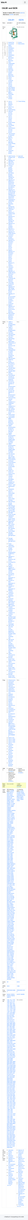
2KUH (8, 1019)
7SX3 (8, 1105)
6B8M (14, 1061)
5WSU (11, 1060)
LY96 (13, 885)
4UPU (11, 1047)
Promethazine (11, 697)
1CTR (13, 1000)
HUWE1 (8, 866)
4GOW (8, 1043)
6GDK (11, 1071)
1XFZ (11, 1009)
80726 (18, 982)
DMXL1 (11, 833)
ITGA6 (8, 872)
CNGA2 (11, 821)
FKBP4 (12, 847)
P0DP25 (13, 995)
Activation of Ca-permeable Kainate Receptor (11, 467)
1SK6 (11, 1005)
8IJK (11, 1130)
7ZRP (11, 1122)
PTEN (11, 923)
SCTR (8, 944)
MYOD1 (8, 899)
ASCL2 (12, 800)
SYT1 (14, 962)
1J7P (14, 1001)
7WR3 (8, 1116)
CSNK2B (9, 827)
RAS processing (10, 597)
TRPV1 (8, 969)
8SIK (14, 1137)
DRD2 (11, 837)
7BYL (8, 1098)
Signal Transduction (11, 1170)
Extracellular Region (11, 44)
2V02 (11, 1028)
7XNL (13, 1120)
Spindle (10, 52)
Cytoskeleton (11, 55)
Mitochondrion (21, 43)
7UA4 (13, 1108)
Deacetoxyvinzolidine (11, 706)
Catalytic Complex (10, 97)
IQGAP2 (9, 871)
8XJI (8, 1141)
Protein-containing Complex (10, 80)
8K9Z (11, 1134)
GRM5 (8, 859)
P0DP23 (13, 994)
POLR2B (12, 917)
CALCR (12, 805)
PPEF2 (12, 918)
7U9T (8, 1108)
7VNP (11, 1109)
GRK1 (11, 855)
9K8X (11, 1147)
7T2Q (14, 1105)
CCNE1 (8, 816)
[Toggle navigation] (25, 2)
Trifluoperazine (11, 687)
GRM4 (11, 858)
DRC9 (8, 837)
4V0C (8, 1049)
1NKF (11, 1004)
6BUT (8, 1064)
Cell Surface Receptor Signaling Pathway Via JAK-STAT (11, 175)
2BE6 (14, 1012)
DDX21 (8, 831)
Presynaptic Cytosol (11, 95)
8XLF (13, 1141)
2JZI (10, 1015)
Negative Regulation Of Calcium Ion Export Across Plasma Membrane (11, 308)
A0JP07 (18, 994)
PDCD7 (8, 911)
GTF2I (11, 861)
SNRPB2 (9, 951)
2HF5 (13, 1014)
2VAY (13, 1028)
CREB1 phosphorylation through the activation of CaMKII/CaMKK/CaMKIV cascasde (11, 438)
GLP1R (8, 852)
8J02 (10, 1132)
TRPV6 (8, 970)
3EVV (8, 1033)
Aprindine (10, 704)
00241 (8, 986)
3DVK (11, 1032)
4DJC (11, 1042)
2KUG (11, 1018)
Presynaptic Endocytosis (11, 283)
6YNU (11, 1095)
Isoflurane (10, 685)
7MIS (8, 1102)
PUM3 (8, 925)
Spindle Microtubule (11, 57)
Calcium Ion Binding (11, 107)
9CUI (14, 1144)
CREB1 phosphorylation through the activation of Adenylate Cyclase (11, 429)
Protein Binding (11, 109)
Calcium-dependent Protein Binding (11, 142)
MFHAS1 (13, 889)
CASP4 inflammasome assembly (11, 655)
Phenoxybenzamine (11, 692)
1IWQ (8, 1001)
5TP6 (14, 1056)
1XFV (8, 1008)
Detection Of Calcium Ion (11, 163)
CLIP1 (12, 820)
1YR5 (8, 1011)
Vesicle (10, 77)
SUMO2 (11, 961)
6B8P (11, 1063)
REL (10, 930)
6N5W (8, 1081)
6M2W (8, 1078)
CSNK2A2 (9, 826)
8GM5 (8, 1130)
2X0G (14, 1029)
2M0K (11, 1023)
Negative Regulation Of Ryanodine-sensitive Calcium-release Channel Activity (11, 255)
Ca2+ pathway (11, 409)
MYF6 (8, 895)
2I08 (8, 1015)
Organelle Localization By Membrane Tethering (11, 279)
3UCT (13, 1037)
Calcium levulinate (10, 752)
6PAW (8, 1082)
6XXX (11, 1091)
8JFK (8, 1134)
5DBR (14, 1049)
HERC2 (11, 862)
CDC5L (13, 817)
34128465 (20, 772)
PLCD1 (12, 916)
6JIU (10, 1074)
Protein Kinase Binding (11, 123)
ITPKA (11, 872)
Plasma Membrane (10, 59)
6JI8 (14, 1073)
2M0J (8, 1023)
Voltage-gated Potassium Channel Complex (11, 65)
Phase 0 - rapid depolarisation (11, 485)
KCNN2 (8, 876)
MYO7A (8, 897)
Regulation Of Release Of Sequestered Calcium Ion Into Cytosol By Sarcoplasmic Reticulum (11, 184)
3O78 (13, 1036)
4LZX (10, 1045)
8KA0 (13, 1134)
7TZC (13, 1106)
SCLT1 (8, 941)
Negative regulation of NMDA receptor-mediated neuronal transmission (11, 570)
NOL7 (8, 903)
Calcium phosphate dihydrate (10, 756)
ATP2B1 (9, 802)
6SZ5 (14, 1084)
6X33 (8, 1089)
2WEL (11, 1029)
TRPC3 (11, 968)
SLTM (8, 949)
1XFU (14, 1007)
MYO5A (12, 896)
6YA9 (13, 1094)
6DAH (11, 1068)
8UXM (8, 1140)
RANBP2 (12, 928)
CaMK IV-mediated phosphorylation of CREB (11, 324)
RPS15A (12, 935)
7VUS (8, 1113)
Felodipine (10, 694)
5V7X (13, 1057)
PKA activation (11, 358)
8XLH (8, 1143)
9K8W (8, 1147)
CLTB (8, 821)
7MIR (13, 1101)
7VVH (11, 1115)
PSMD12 (9, 921)
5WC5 (8, 1060)
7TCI (8, 1106)
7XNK (10, 1120)
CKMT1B (13, 819)
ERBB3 (8, 841)
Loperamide (11, 688)
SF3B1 (8, 948)
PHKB (13, 913)
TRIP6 (18, 800)
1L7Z (13, 1002)
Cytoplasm (10, 49)
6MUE (11, 1080)
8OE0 (14, 1136)
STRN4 (12, 959)
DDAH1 (8, 830)
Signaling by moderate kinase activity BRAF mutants (11, 518)
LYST (8, 886)
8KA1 (8, 1136)
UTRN (11, 973)
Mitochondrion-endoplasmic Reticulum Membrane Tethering (11, 316)
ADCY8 (11, 792)
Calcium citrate (11, 739)
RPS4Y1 (9, 937)
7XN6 (14, 1119)
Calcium (10, 702)
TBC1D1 (9, 963)
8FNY (8, 1129)
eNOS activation (10, 373)
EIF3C (8, 840)
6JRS (8, 1075)
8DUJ (11, 1126)
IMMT (8, 868)
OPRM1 (8, 909)
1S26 (8, 1005)
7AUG (8, 1097)
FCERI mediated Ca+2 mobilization (11, 402)
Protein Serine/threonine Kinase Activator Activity (11, 129)
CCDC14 (9, 813)
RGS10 (8, 931)
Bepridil (10, 701)
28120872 (10, 781)
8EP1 (14, 1127)
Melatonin (10, 695)
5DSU (11, 1050)
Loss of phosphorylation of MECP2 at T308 (11, 553)
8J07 (13, 1133)
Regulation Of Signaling (11, 1159)
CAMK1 (12, 806)
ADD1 (8, 795)
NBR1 (8, 900)
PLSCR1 (21, 796)
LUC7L (10, 885)
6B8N (8, 1063)
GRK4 (8, 857)
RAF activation (11, 511)
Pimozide (10, 698)
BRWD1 (8, 803)
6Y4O (11, 1092)
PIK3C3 (12, 914)
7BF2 (14, 1097)
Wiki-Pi (4, 2)
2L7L (13, 1019)
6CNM (11, 1066)
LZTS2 (23, 795)
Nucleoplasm (11, 48)
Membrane (10, 69)
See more (9, 1185)
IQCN (21, 19)
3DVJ (8, 1032)
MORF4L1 (11, 890)
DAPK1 (13, 827)
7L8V (11, 1101)
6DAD (11, 1067)
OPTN (12, 909)
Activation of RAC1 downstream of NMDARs (11, 577)
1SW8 (13, 1005)
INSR (11, 868)
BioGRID (11, 14)
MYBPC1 (9, 892)
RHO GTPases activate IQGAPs (11, 503)
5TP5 (11, 1056)
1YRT (11, 1011)
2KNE (8, 1018)
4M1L (13, 1045)
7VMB (8, 1109)
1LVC (8, 1004)
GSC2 (8, 861)
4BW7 (8, 1040)
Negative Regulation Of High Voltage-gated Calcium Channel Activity (11, 289)
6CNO (8, 1067)
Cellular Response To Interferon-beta (11, 212)
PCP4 (13, 910)
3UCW (8, 1039)
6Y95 (11, 1094)
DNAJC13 (9, 834)
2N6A (14, 1025)
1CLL (11, 1000)
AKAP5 (8, 796)
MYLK (11, 895)
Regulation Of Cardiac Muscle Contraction (11, 233)
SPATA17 (12, 952)
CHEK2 (8, 819)
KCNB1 (12, 873)
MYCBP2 (9, 893)
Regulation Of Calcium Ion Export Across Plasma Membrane (21, 1168)
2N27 (11, 1025)
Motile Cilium (11, 76)
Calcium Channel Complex (10, 84)
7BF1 (11, 1097)
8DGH (11, 1125)
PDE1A (12, 911)
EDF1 (8, 838)
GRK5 (11, 857)
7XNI (8, 1120)
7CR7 (14, 1099)
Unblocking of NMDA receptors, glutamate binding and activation (11, 421)
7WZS (11, 1118)
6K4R (11, 1077)
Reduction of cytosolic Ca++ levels (11, 412)
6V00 (8, 1088)
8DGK (8, 1126)
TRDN (8, 968)
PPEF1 (8, 918)
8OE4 (8, 1137)
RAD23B (9, 927)
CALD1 (8, 806)
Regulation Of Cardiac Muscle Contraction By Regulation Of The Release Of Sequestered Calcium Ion (11, 194)
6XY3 (14, 1091)
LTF (8, 885)
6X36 (13, 1089)
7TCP (10, 1106)
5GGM (8, 1052)
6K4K (13, 1075)
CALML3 (19, 793)
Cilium (9, 62)
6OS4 (14, 1081)
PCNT (10, 910)
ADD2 (11, 795)
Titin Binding (11, 125)
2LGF (8, 1021)
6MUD (8, 1080)
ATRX (12, 802)
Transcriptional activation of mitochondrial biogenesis (11, 377)
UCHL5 (13, 972)
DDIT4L (12, 830)
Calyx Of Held (11, 90)
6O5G (11, 1081)
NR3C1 (8, 904)
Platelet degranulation (11, 340)
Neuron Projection (10, 1173)
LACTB (11, 882)
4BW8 (11, 1040)
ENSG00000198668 (11, 990)
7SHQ (14, 1104)
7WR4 (11, 1116)
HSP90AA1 (12, 864)
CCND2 (12, 814)
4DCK (8, 1042)
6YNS (8, 1095)
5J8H (8, 1053)
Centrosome (11, 51)
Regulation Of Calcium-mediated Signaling (11, 225)
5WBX (11, 1059)
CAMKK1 (9, 809)
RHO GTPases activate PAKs (11, 506)
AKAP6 (12, 796)
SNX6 (8, 952)
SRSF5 (12, 955)
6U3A (13, 1085)
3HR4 (14, 1035)
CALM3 (22, 792)
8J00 (13, 1130)
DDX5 (11, 831)
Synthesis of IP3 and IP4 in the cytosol (11, 364)
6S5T (11, 1084)
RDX (8, 930)
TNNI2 (8, 966)
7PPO (11, 1102)
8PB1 (11, 1137)
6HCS (8, 1073)
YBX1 (12, 976)
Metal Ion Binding (10, 138)
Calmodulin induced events (11, 333)
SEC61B (9, 947)
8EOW (8, 1127)
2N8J (11, 1026)
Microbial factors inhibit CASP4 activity (11, 659)
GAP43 (8, 850)
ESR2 (8, 843)
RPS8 (12, 937)
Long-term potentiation (11, 592)
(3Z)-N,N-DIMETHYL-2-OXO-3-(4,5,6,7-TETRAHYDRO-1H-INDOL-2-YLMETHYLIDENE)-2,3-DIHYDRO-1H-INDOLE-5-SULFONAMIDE (11, 729)
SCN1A (12, 941)
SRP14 (8, 955)
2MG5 (8, 1025)
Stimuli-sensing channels (11, 398)
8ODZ (11, 1136)
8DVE (14, 1126)
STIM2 (12, 956)
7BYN (14, 1098)
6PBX (11, 1082)
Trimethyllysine (11, 709)
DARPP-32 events (10, 360)
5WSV (8, 1061)
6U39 (11, 1085)
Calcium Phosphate (10, 744)
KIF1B (12, 880)
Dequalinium (11, 711)
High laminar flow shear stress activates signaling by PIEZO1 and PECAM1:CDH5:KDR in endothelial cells (11, 632)
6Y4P (14, 1092)
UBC (8, 972)
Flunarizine (10, 721)
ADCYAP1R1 (10, 793)
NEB (11, 900)
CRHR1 (11, 823)
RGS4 (8, 932)
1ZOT (8, 1012)
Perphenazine (11, 690)
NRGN (11, 904)
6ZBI (14, 1095)
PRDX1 (11, 920)
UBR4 (10, 972)
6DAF (8, 1068)
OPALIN (12, 907)
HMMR (8, 864)
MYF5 (12, 893)
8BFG (8, 1125)
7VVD (8, 1115)
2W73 (8, 1029)
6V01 (11, 1088)
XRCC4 (8, 976)
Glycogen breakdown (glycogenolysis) (11, 535)
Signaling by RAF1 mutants (11, 604)
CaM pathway (11, 338)
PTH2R (8, 924)
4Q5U (14, 1046)
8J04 (8, 1133)
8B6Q (11, 1123)
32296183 (22, 12)
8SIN (11, 1139)
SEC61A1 (9, 945)
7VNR (11, 1111)
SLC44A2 (19, 786)
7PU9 (11, 1104)
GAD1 (8, 848)
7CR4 (11, 1099)
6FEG (14, 1070)
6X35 (11, 1089)
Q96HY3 (9, 997)
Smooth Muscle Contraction (11, 460)
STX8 (8, 961)
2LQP (11, 1022)
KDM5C (8, 880)
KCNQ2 (12, 878)
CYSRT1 (23, 793)
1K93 (11, 1002)
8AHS (8, 1123)
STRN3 (8, 959)
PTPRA (12, 924)
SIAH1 (18, 799)
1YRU (14, 1011)
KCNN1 (12, 875)
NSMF (8, 906)
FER (11, 845)
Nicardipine (10, 683)
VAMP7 (8, 975)
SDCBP (11, 944)
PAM (8, 910)
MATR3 (8, 888)
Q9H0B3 (22, 994)
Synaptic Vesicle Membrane (10, 73)
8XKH (10, 1141)
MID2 (18, 796)
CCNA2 (12, 813)
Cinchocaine (11, 681)
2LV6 (14, 1022)
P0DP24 (9, 995)
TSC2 (11, 970)
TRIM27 (22, 799)
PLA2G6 (9, 916)
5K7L (8, 1054)
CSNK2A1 (9, 824)
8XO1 (11, 1143)
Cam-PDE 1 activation (11, 336)
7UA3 (11, 1108)
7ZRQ (14, 1122)
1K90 (8, 1002)
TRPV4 (12, 969)
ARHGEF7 (9, 799)
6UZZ (14, 1087)
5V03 (11, 1057)
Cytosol (10, 53)
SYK (8, 962)
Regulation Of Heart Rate (11, 160)
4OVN (8, 1046)
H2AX (8, 862)
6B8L (11, 1061)
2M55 (14, 1023)
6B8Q (14, 1063)
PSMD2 (13, 921)
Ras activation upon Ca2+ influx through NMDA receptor (11, 456)
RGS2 (11, 931)
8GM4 (14, 1129)
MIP (8, 890)
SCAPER (12, 940)
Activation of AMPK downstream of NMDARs (11, 588)
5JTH (13, 1053)
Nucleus (10, 46)
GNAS (8, 854)
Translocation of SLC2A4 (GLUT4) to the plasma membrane (11, 345)
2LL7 (13, 1021)
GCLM (11, 850)
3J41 (8, 1036)
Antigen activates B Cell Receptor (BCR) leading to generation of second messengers (11, 620)
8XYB (8, 1144)
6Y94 (8, 1094)
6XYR (8, 1092)
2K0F (8, 1016)
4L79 (8, 1045)
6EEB (11, 1070)
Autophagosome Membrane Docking (11, 201)
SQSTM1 (12, 954)
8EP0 (11, 1127)
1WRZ (11, 1007)
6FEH (8, 1071)
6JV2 (11, 1075)
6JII (8, 1074)
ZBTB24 (13, 977)
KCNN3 (12, 876)
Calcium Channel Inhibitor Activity (10, 119)
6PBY (14, 1082)
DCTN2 (8, 828)
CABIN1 (9, 805)
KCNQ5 (12, 879)
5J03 (13, 1052)
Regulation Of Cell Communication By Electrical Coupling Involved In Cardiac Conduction (11, 298)
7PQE (14, 1102)
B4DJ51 (8, 994)
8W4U (11, 1140)
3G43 (11, 1035)
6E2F (14, 1068)
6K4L (8, 1077)
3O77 (10, 1036)
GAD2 (11, 848)
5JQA (11, 1053)
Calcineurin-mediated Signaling (11, 268)
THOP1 (11, 965)
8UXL (13, 1139)
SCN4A (8, 942)
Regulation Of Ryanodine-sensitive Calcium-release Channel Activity (11, 245)
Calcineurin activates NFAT (11, 367)
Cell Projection (11, 87)
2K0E (13, 1015)
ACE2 (8, 792)
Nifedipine (10, 699)
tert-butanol (10, 708)
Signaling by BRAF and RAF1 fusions (11, 523)
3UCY (11, 1039)
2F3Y (8, 1014)
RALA (12, 927)
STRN (11, 958)
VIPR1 (12, 975)
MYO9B (12, 897)
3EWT (11, 1033)
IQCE (14, 868)
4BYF (14, 1040)
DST (14, 837)
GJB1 (11, 851)
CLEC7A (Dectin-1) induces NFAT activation (11, 492)
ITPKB (8, 873)
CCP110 (12, 816)
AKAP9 (8, 798)
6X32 (13, 1088)
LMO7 (13, 883)
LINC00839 (9, 883)
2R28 (13, 1026)
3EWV (8, 1035)
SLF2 (11, 948)
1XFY (8, 1009)
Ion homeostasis (11, 488)
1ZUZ (11, 1012)
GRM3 (8, 858)
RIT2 (11, 932)
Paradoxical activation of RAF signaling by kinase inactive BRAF (11, 528)
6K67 (13, 1077)
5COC (11, 1049)
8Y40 (11, 1144)
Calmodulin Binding (10, 1150)
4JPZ (11, 1043)
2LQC (8, 1022)
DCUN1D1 (12, 828)
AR (11, 798)
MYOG (12, 899)
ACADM (12, 791)
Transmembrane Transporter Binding (11, 135)
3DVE (14, 1030)
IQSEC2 (13, 871)
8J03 (13, 1132)
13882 (18, 986)
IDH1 (12, 866)
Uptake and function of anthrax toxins (11, 472)
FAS (12, 844)
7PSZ (8, 1104)
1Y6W (14, 1009)
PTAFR (8, 923)
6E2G (8, 1070)
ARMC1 (8, 800)
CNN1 (8, 823)
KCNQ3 (8, 879)
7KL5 (8, 1101)
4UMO (8, 1047)
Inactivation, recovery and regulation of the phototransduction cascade (11, 384)
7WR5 (8, 1118)
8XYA (14, 1143)
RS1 (11, 938)
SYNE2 (11, 962)
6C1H (8, 1066)
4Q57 (11, 1046)
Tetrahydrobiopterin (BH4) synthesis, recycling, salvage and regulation (11, 353)
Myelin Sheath (11, 88)
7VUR (11, 1112)
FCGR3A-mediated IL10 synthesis (11, 608)
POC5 (8, 917)
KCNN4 (8, 878)
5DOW (8, 1050)
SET (12, 947)
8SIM (8, 1139)
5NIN (13, 1054)
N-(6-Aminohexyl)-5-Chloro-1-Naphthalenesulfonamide (11, 715)
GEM (8, 851)
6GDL (14, 1071)
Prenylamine (11, 719)
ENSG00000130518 (21, 990)
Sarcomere (10, 70)
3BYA (11, 1030)
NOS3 (11, 903)
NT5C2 (11, 906)
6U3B (8, 1087)
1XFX (14, 1008)
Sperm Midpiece (10, 92)
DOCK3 (13, 836)
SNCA (11, 949)
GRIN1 (8, 855)
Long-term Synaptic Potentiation (11, 237)
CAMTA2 (13, 810)
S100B (8, 940)
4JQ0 (14, 1043)
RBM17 (22, 798)
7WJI (14, 1115)
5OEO (8, 1056)
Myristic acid (11, 737)
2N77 (8, 1026)
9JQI (14, 1146)
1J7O (11, 1001)
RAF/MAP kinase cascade (11, 513)
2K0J (11, 1016)
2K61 (13, 1016)
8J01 (8, 1132)
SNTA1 (12, 951)
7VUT (11, 1113)
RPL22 (12, 934)
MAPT (11, 886)
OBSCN (8, 907)
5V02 (8, 1057)
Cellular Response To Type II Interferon (11, 263)
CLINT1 (8, 820)
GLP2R (12, 852)
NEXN (13, 902)
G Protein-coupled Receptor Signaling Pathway (10, 168)
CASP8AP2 (9, 812)
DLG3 (8, 833)
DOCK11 (9, 836)
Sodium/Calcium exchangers (11, 415)
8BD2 (14, 1123)
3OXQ (8, 1037)
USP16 (8, 973)
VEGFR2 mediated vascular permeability (11, 477)
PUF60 (18, 798)
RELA (13, 930)
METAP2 (9, 889)
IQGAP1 (12, 869)
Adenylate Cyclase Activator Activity (10, 113)
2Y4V (8, 1030)
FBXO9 (8, 845)
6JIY (12, 1074)
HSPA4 (8, 865)
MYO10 (8, 896)
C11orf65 (13, 803)
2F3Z (11, 1014)
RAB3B (11, 925)
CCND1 (8, 814)
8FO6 (11, 1129)
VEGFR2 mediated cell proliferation (11, 482)
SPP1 (8, 954)
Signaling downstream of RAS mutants (11, 601)
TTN (14, 970)
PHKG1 (8, 914)
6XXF (8, 1091)
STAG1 (8, 956)
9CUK (8, 1146)
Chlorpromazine (11, 680)
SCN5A (12, 942)
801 (8, 982)
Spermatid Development (21, 156)
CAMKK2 (9, 810)
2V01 (8, 1028)
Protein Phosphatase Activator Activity (11, 147)
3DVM (14, 1032)
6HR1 (11, 1073)
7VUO (8, 1112)
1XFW (11, 1008)
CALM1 (11, 19)
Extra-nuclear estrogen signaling (11, 548)
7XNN (8, 1122)
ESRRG (11, 843)
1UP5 (8, 1007)
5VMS (8, 1059)
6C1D (11, 1064)
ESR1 (12, 841)
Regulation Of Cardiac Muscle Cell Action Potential (11, 273)
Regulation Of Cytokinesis (11, 208)
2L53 (11, 1019)
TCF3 (12, 963)
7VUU (14, 1113)
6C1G (14, 1064)
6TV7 (8, 1085)
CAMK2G (9, 807)
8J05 (10, 1133)
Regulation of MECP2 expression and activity (11, 558)
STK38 (8, 958)
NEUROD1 (9, 902)
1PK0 (13, 1004)
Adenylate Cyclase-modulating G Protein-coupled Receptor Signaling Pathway (11, 1180)
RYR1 (13, 938)
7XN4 (8, 1119)
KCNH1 (8, 875)
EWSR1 (8, 844)
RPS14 (8, 935)
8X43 (14, 1140)
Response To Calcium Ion (11, 229)
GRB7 (11, 854)
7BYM (11, 1098)
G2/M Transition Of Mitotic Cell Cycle (11, 157)
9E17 (11, 1146)
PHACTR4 (9, 913)
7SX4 (11, 1105)
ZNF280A (9, 979)
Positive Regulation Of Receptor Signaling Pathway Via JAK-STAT (11, 218)
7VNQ (8, 1111)
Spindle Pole (11, 42)
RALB (8, 928)
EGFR (11, 838)
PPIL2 (8, 920)
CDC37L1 (9, 817)
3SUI (11, 1037)
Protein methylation (11, 544)
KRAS (8, 882)
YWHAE (9, 977)
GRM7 (11, 859)
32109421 (11, 771)
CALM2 (18, 792)
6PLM (8, 1084)
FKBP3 (8, 847)
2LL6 (11, 1021)
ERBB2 (11, 840)
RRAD (8, 938)
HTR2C (12, 865)
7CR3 (8, 1099)
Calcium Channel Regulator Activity (10, 103)
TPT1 (11, 966)
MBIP (12, 888)
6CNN (14, 1066)
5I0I (11, 1052)
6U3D (11, 1087)
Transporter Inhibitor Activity (10, 152)
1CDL (8, 1000)
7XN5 (11, 1119)
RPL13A (9, 934)
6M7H (11, 1078)
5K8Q (11, 1054)
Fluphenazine (11, 684)
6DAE (14, 1067)
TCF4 (8, 965)
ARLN (13, 799)
